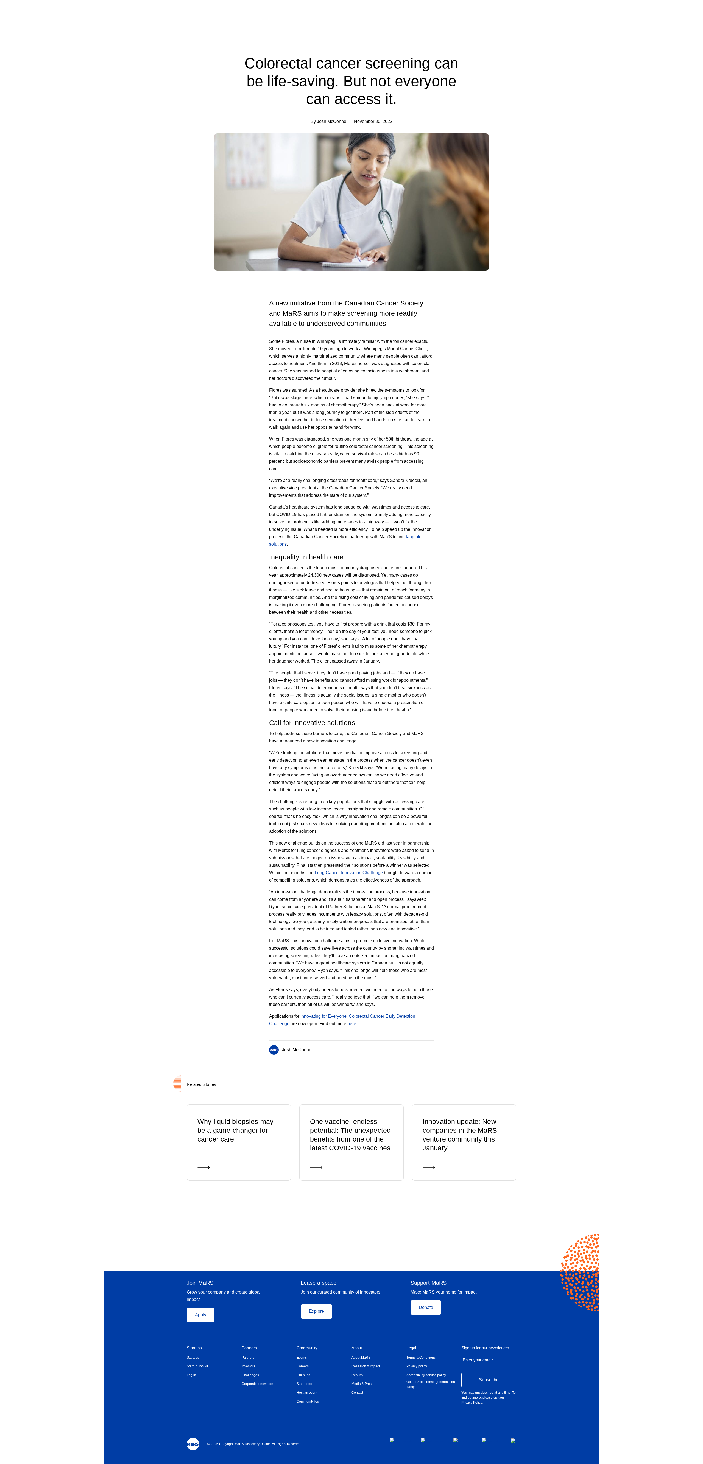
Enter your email (478, 1360)
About (357, 1348)
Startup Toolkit (197, 1366)
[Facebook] (410, 1048)
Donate (426, 1307)
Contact (357, 1393)
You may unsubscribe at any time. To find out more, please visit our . (488, 1397)
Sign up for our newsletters (485, 1348)
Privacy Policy (471, 1402)
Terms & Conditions (421, 1357)
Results (357, 1375)
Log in (191, 1375)
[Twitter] (421, 1048)
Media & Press (362, 1384)
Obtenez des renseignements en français (430, 1384)
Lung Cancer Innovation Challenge (349, 872)
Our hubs (303, 1375)
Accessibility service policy (426, 1375)
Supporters (305, 1384)
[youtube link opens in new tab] (492, 1440)
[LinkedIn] (432, 1048)
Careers (303, 1366)
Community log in (310, 1401)
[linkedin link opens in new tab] (463, 1440)
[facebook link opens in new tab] (401, 1440)
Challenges (250, 1375)
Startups (194, 1348)
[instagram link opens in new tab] (433, 1440)
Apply (200, 1314)
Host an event (307, 1393)
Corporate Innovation (257, 1384)
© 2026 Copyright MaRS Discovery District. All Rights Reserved (254, 1444)
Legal (411, 1348)
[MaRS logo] (193, 1444)
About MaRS (361, 1357)
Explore (316, 1311)
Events (302, 1357)
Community (307, 1348)
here (351, 1023)
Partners (249, 1348)
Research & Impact (366, 1366)
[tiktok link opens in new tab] (513, 1440)
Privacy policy (416, 1366)
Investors (248, 1366)
